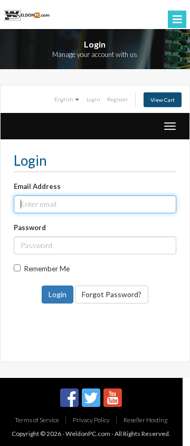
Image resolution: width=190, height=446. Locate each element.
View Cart (162, 100)
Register (117, 99)
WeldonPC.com (87, 434)
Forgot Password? (111, 294)
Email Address (37, 186)
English (64, 99)
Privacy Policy (91, 420)
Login (93, 99)
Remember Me (47, 268)
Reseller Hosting (145, 420)
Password (30, 227)
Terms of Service (37, 420)
